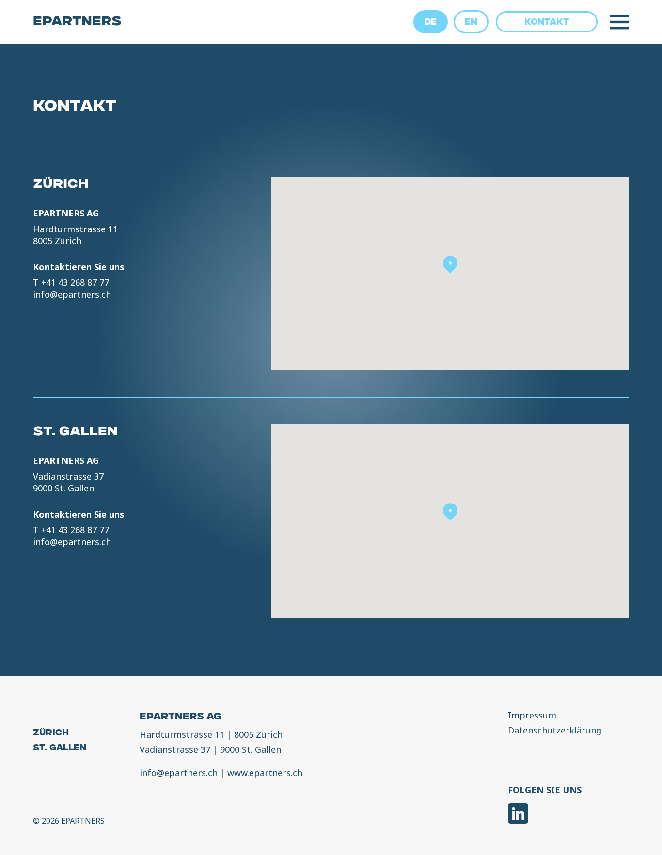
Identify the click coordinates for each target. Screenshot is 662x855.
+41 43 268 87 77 (75, 282)
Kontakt (546, 23)
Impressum (532, 715)
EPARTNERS (77, 22)
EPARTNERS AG (180, 717)
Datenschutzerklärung (554, 730)
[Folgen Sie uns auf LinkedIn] (518, 814)
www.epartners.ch (264, 773)
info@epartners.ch (72, 294)
